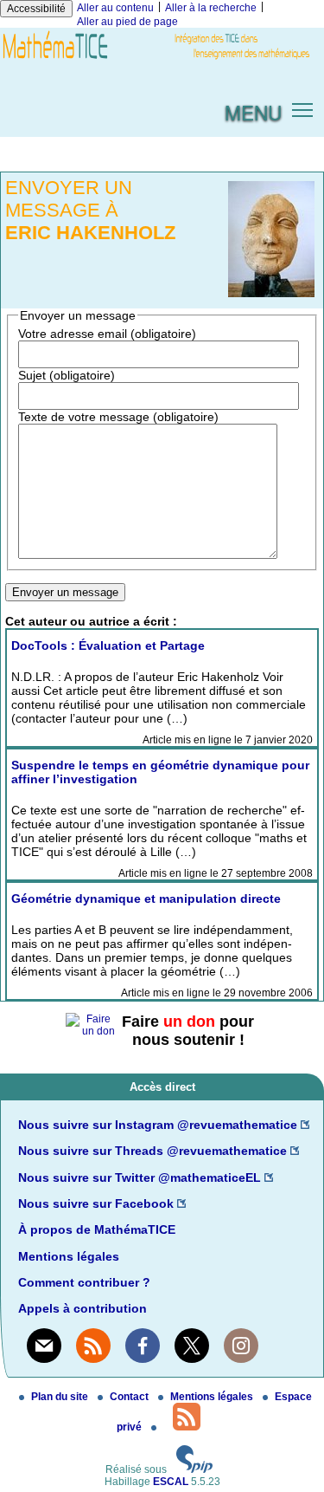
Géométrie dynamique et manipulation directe (146, 898)
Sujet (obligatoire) (66, 375)
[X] (192, 1345)
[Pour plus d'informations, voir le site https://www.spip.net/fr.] (194, 1469)
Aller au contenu (115, 8)
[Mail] (44, 1345)
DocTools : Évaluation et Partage (108, 645)
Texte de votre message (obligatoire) (118, 417)
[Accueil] (162, 60)
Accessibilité (36, 9)
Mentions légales (68, 1256)
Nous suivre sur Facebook (96, 1203)
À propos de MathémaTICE (96, 1229)
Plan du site (61, 1397)
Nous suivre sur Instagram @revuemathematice (157, 1125)
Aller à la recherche (211, 8)
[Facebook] (142, 1345)
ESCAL (170, 1482)
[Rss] (93, 1345)
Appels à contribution (82, 1308)
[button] (302, 108)
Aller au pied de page (127, 22)
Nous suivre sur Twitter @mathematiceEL (139, 1177)
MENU (253, 112)
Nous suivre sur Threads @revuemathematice (152, 1151)
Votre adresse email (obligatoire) (107, 334)
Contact (130, 1397)
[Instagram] (241, 1345)
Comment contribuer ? (84, 1282)
